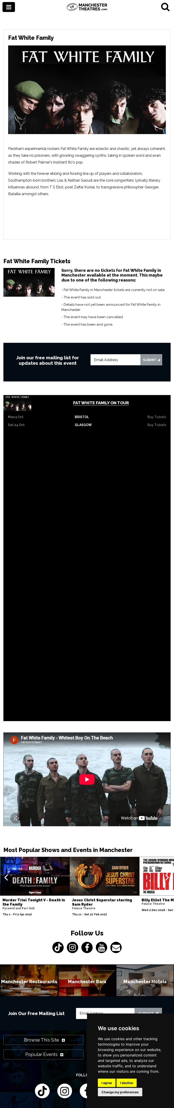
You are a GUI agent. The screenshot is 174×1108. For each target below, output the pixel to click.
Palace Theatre (83, 908)
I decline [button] (126, 1083)
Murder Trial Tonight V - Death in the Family (33, 902)
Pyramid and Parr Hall (18, 908)
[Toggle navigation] (8, 7)
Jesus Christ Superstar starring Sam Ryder (102, 902)
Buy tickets (156, 417)
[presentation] (6, 877)
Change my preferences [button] (120, 1092)
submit (150, 360)
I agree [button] (107, 1083)
